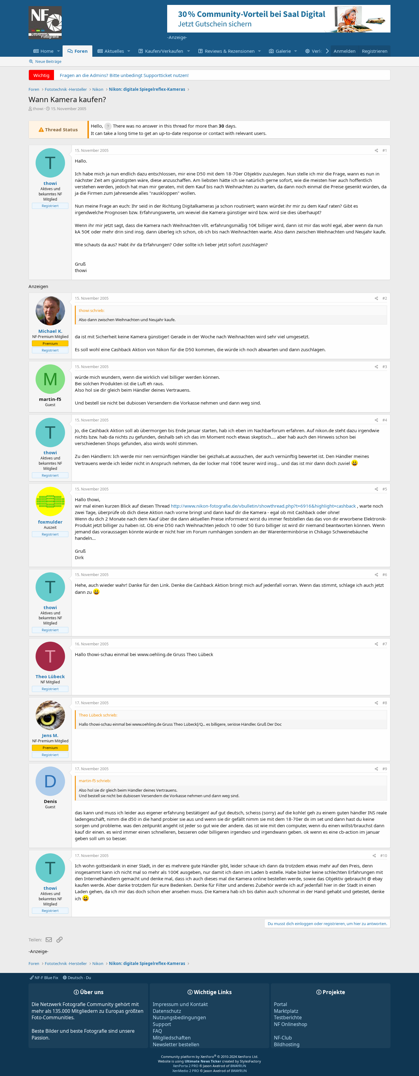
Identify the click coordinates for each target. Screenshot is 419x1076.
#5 (384, 489)
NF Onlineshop (290, 1024)
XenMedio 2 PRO (185, 1070)
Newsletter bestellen (176, 1044)
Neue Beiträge (48, 61)
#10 (383, 855)
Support (162, 1024)
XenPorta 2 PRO (185, 1065)
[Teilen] (376, 150)
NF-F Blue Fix (46, 977)
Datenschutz (167, 1011)
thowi (38, 108)
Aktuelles (114, 51)
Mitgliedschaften (172, 1037)
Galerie (283, 51)
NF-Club (283, 1037)
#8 (384, 702)
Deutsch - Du (79, 977)
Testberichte (288, 1017)
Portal (280, 1004)
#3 (384, 366)
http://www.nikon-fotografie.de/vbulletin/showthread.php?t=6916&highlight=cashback (263, 506)
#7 (384, 644)
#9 (384, 768)
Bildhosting (287, 1044)
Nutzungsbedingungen (179, 1017)
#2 (384, 298)
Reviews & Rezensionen (230, 51)
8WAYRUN (238, 1065)
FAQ (157, 1031)
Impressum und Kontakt (180, 1004)
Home (46, 51)
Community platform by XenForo (209, 1056)
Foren (81, 51)
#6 (384, 574)
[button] (58, 51)
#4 (384, 420)
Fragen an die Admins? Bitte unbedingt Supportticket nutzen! (124, 75)
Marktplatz (286, 1011)
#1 (384, 150)
